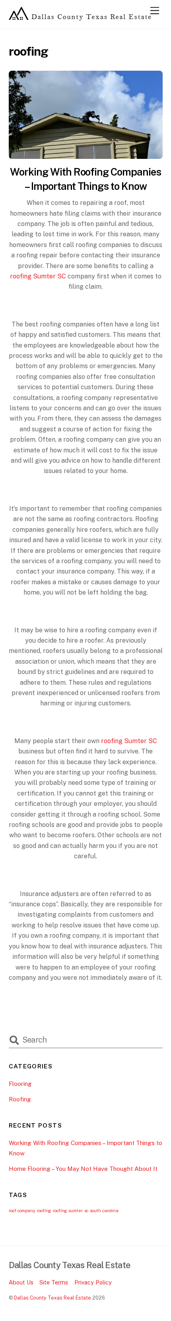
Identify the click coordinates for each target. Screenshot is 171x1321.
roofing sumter (68, 1210)
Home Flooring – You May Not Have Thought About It (83, 1168)
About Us (21, 1282)
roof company (22, 1210)
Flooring (20, 1083)
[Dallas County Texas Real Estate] (80, 18)
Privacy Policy (93, 1282)
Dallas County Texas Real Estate (52, 1298)
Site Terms (53, 1282)
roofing (44, 1210)
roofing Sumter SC (129, 741)
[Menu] (155, 11)
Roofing (20, 1099)
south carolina (104, 1210)
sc (86, 1210)
